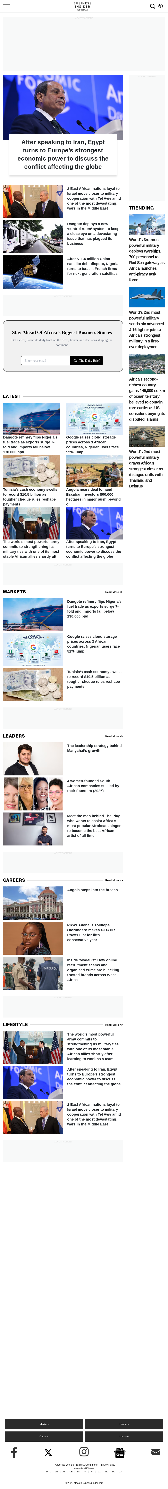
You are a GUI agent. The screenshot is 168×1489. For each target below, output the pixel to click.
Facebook (12, 1452)
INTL (48, 1472)
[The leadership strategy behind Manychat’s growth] (63, 758)
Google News (120, 1452)
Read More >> (114, 592)
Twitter (48, 1452)
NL (106, 1472)
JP (92, 1472)
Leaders (124, 1424)
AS (56, 1472)
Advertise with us (64, 1464)
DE (71, 1472)
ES (78, 1472)
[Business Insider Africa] (84, 6)
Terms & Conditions (87, 1464)
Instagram (84, 1452)
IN (85, 1472)
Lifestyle (124, 1436)
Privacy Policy (107, 1464)
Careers (44, 1436)
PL (113, 1472)
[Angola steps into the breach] (63, 902)
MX (99, 1472)
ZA (120, 1472)
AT (63, 1472)
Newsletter (156, 1452)
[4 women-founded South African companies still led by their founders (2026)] (63, 793)
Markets (44, 1424)
